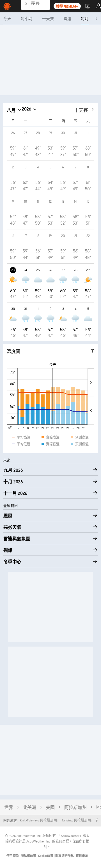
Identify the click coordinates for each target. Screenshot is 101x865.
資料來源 (82, 856)
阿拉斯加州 (75, 807)
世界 (8, 807)
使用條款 (12, 856)
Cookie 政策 (46, 856)
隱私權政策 (29, 856)
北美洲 (29, 807)
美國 (50, 807)
